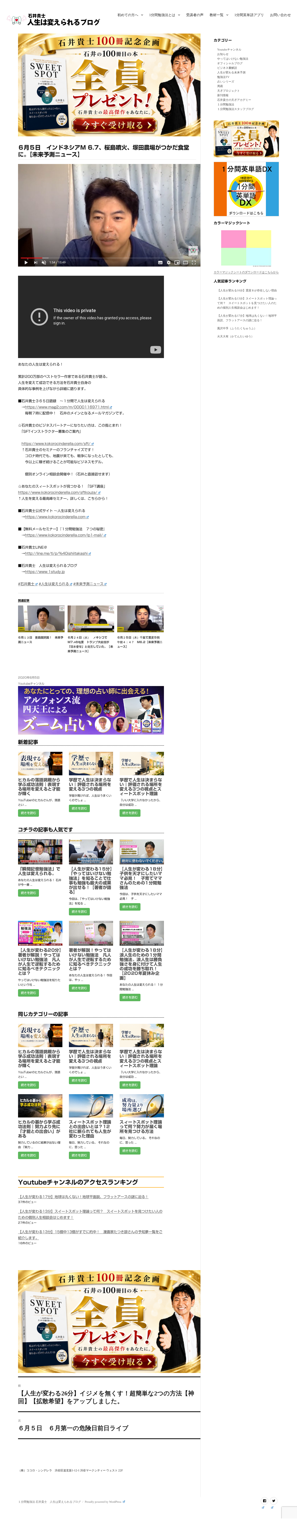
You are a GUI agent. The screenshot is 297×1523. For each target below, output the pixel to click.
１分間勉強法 (225, 104)
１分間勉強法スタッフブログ (235, 109)
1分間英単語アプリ (249, 15)
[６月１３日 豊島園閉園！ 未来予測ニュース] (41, 618)
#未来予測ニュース (88, 584)
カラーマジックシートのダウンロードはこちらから (246, 272)
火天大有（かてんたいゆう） (235, 336)
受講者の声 (195, 15)
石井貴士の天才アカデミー (234, 99)
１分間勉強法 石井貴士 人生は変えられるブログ (49, 1501)
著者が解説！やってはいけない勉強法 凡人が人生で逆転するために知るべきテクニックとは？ (90, 959)
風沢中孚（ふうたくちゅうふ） (237, 328)
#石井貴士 (26, 584)
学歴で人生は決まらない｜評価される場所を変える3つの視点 (90, 784)
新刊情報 (223, 95)
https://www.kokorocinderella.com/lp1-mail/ (64, 535)
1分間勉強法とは (162, 15)
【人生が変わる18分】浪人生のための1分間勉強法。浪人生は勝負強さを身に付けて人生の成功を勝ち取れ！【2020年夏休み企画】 (141, 964)
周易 (220, 86)
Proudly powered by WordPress (103, 1501)
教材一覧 (217, 15)
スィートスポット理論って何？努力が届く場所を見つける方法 (141, 1126)
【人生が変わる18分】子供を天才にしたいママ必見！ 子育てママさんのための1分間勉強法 (141, 878)
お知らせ (223, 54)
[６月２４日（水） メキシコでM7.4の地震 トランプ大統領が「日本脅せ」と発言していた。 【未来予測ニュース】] (91, 618)
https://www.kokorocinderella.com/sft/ (56, 443)
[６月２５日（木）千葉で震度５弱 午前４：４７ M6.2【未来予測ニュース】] (140, 618)
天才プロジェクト (228, 90)
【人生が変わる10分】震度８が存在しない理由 (247, 290)
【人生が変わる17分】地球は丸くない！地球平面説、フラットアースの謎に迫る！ (83, 1196)
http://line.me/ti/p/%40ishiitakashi (56, 553)
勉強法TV (223, 77)
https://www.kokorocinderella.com (55, 517)
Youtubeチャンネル (31, 683)
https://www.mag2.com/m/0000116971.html (67, 407)
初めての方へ (127, 15)
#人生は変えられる (54, 584)
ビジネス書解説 (227, 67)
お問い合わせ (280, 15)
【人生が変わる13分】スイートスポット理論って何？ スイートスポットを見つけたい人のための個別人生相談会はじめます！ (247, 303)
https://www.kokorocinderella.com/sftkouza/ (57, 492)
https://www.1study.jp (45, 571)
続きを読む (28, 813)
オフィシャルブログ (230, 63)
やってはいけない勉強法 (232, 58)
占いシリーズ (225, 81)
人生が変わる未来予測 (231, 72)
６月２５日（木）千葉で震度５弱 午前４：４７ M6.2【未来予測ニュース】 (139, 642)
